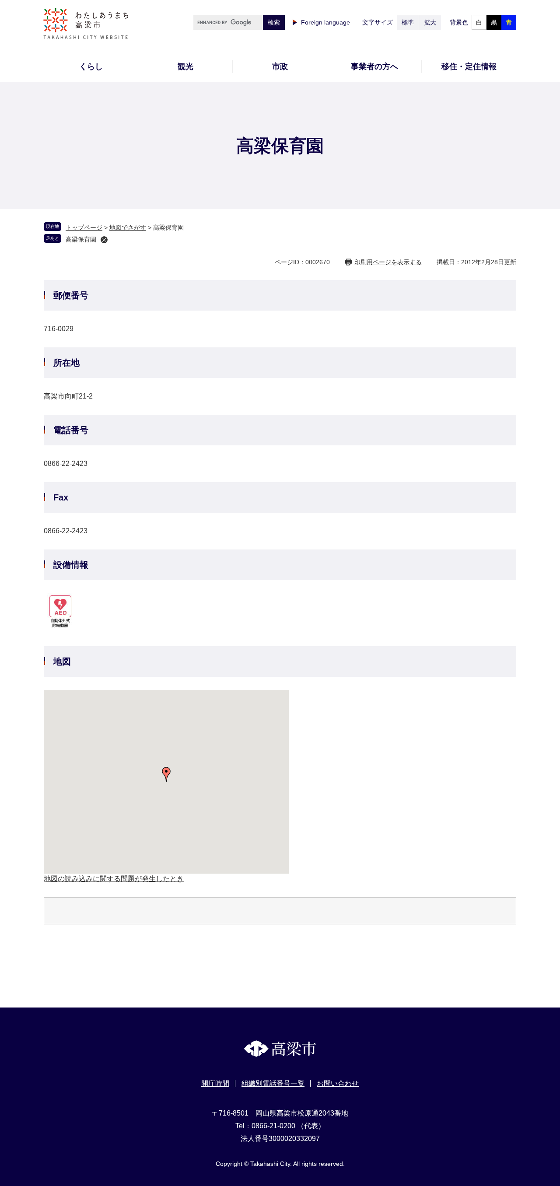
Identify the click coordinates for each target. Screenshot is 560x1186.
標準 (408, 22)
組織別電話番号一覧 (273, 1083)
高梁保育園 (81, 239)
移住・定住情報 (469, 66)
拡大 (430, 22)
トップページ (84, 227)
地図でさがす (127, 227)
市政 (280, 66)
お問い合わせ (338, 1083)
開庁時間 (215, 1083)
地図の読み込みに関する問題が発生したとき (114, 878)
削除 (104, 239)
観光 (185, 66)
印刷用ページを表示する (388, 262)
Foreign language (325, 22)
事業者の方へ (374, 66)
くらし (91, 66)
